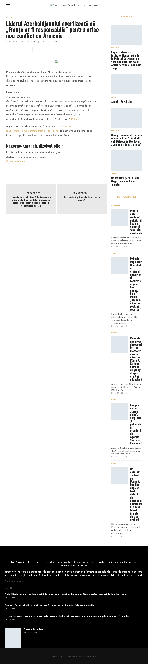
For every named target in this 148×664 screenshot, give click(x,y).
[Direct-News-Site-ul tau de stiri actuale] (74, 5)
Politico (75, 119)
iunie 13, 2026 (10, 598)
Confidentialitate (14, 581)
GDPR (8, 588)
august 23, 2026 (30, 633)
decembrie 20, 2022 (119, 326)
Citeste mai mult (15, 161)
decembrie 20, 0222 (119, 247)
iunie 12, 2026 (10, 620)
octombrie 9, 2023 (15, 42)
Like (44, 42)
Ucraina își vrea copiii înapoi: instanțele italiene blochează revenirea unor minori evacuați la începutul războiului (67, 616)
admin (34, 42)
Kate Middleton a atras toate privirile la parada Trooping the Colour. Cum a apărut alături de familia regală (66, 594)
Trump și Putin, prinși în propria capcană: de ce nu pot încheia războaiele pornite (49, 605)
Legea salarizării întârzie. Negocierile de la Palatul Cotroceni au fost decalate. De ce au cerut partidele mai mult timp (126, 60)
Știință (114, 253)
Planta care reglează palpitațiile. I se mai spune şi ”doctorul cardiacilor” (137, 222)
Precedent (33, 193)
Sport (114, 97)
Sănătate (115, 206)
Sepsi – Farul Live (121, 101)
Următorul (80, 193)
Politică (115, 48)
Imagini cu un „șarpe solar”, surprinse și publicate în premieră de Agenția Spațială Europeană (136, 424)
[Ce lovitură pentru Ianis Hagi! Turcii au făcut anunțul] (126, 160)
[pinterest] (37, 49)
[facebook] (11, 49)
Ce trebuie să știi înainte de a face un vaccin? (82, 198)
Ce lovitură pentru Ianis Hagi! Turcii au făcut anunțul (125, 181)
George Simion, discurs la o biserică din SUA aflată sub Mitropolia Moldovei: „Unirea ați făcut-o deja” (126, 140)
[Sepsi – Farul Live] (126, 84)
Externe (10, 17)
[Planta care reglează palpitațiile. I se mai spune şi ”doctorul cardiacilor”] (119, 217)
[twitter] (24, 49)
